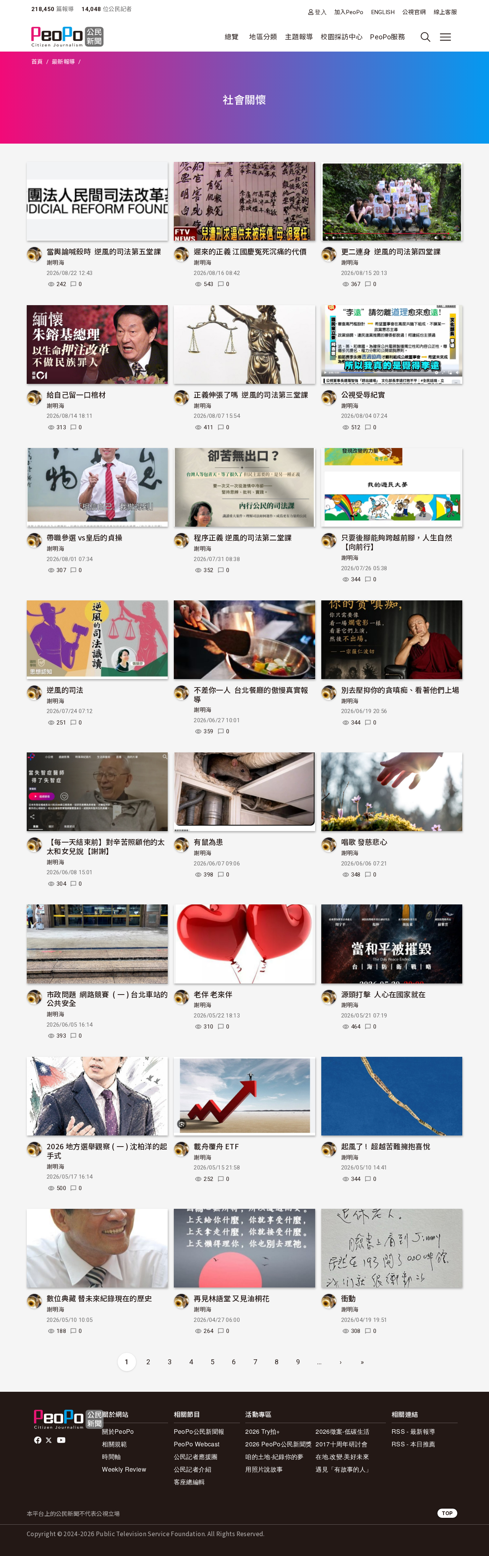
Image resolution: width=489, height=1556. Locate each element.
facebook (38, 1440)
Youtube (62, 1440)
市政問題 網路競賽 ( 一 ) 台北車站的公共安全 (107, 998)
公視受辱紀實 (363, 394)
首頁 (37, 61)
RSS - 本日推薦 (414, 1444)
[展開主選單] (445, 37)
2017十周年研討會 (342, 1444)
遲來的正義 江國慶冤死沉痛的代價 (250, 251)
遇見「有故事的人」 (344, 1469)
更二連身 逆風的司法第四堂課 (390, 251)
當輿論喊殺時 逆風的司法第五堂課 (104, 251)
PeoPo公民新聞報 (199, 1431)
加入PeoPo (349, 12)
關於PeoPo (118, 1431)
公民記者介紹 (192, 1469)
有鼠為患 (208, 841)
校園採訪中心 (342, 37)
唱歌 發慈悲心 (364, 841)
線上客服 (445, 12)
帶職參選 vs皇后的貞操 (84, 537)
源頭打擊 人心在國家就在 (383, 994)
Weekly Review (124, 1469)
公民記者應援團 (196, 1456)
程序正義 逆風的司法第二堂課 (242, 537)
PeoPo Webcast (197, 1444)
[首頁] (67, 37)
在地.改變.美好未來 (342, 1456)
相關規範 (114, 1444)
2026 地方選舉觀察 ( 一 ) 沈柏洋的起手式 (107, 1150)
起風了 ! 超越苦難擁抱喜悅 (385, 1146)
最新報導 (63, 61)
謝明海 (55, 262)
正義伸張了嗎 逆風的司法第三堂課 (251, 394)
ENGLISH (383, 12)
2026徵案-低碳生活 (342, 1431)
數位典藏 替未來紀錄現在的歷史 (99, 1298)
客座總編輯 (189, 1481)
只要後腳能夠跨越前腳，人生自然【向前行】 (396, 542)
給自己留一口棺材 (76, 394)
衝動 (348, 1298)
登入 (321, 12)
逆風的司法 (65, 689)
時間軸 (111, 1456)
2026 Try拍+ (262, 1431)
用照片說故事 (264, 1469)
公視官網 (414, 12)
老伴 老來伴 (213, 994)
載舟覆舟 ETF (216, 1146)
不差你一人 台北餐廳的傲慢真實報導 (251, 694)
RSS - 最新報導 (414, 1431)
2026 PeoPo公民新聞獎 (278, 1444)
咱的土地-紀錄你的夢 (274, 1456)
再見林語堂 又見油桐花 (231, 1298)
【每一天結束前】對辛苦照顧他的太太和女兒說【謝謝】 (106, 846)
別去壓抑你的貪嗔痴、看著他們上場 (400, 689)
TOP (447, 1513)
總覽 (232, 37)
